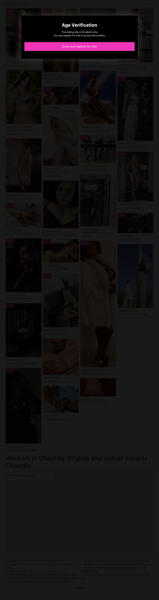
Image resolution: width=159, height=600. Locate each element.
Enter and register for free (79, 46)
